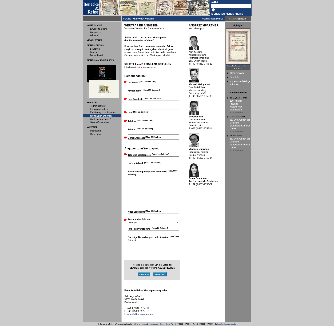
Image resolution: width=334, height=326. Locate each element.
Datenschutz (165, 324)
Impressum (153, 324)
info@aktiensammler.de (226, 324)
